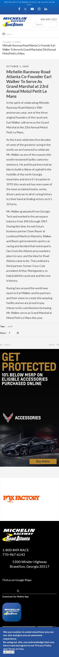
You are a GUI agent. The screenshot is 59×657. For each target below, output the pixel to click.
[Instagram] (39, 9)
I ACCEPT (8, 652)
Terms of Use (16, 648)
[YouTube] (32, 9)
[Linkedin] (45, 9)
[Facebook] (19, 9)
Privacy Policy (43, 645)
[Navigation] (7, 34)
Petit (10, 326)
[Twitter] (25, 9)
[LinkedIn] (18, 333)
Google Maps (23, 580)
